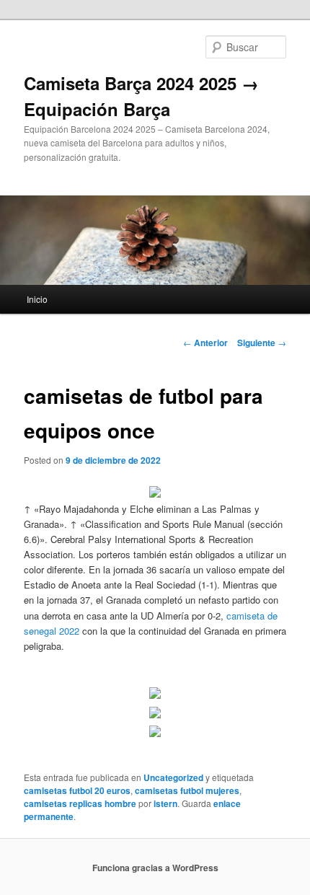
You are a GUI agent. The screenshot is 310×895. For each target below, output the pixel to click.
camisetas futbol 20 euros (77, 790)
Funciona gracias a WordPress (155, 867)
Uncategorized (173, 777)
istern (165, 803)
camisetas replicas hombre (80, 803)
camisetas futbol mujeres (187, 790)
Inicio (37, 299)
